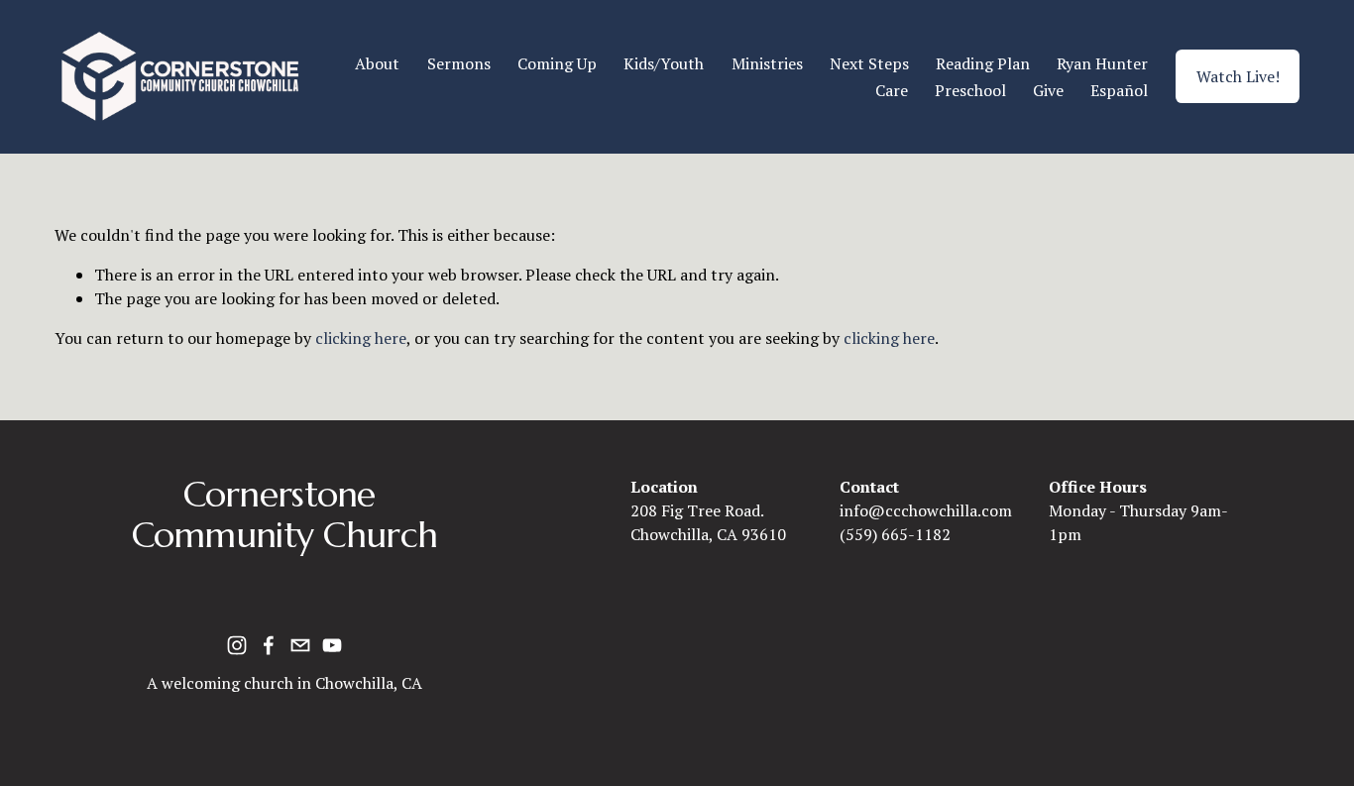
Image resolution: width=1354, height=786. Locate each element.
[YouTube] (332, 645)
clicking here (360, 338)
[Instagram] (237, 645)
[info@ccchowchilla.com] (300, 645)
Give (1048, 90)
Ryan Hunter (1102, 63)
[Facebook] (269, 645)
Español (1119, 90)
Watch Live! (1238, 76)
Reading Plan (983, 63)
